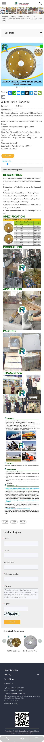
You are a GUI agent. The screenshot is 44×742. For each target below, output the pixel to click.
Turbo (14, 522)
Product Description (7, 161)
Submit (12, 622)
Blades (22, 522)
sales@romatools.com (18, 693)
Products (20, 17)
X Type (5, 522)
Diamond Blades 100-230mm (19, 19)
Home (12, 17)
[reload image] (11, 614)
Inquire (8, 156)
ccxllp (16, 703)
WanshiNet (29, 733)
